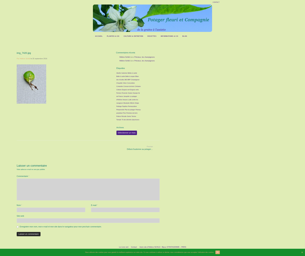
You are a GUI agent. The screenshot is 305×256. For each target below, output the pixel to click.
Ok (218, 252)
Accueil (99, 36)
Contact (134, 247)
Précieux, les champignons (144, 57)
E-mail (94, 205)
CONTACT (216, 2)
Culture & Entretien (133, 36)
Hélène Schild (124, 57)
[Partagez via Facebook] (104, 105)
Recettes (151, 36)
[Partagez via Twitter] (108, 105)
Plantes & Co (113, 36)
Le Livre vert (123, 247)
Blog (184, 36)
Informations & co (169, 36)
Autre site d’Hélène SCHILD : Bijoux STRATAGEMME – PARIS (163, 247)
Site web (20, 216)
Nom (19, 205)
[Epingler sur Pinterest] (111, 105)
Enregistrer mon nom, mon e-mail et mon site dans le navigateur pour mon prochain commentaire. (61, 227)
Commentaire (23, 176)
